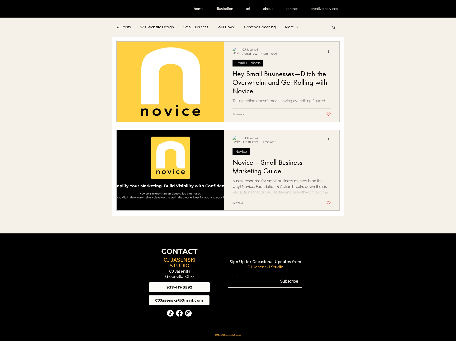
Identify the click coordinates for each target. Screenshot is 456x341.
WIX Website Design (157, 27)
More (289, 27)
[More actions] (330, 51)
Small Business (195, 27)
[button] (333, 27)
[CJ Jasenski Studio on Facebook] (179, 313)
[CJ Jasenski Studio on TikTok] (170, 313)
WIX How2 (226, 27)
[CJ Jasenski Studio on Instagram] (188, 313)
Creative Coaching (260, 27)
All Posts (123, 27)
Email (232, 276)
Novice (241, 151)
